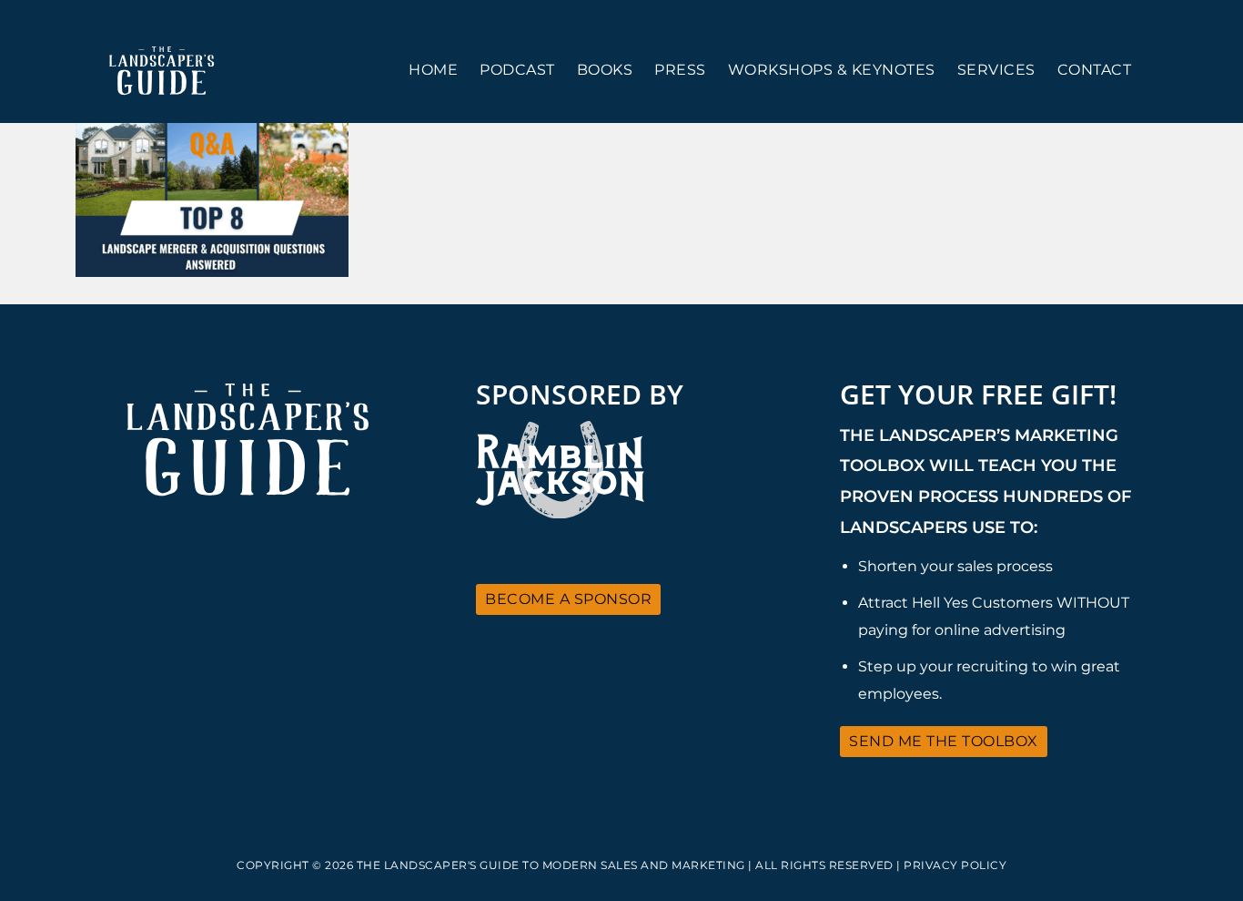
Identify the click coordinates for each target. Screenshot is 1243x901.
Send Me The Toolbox (943, 741)
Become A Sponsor (568, 599)
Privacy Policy (955, 865)
